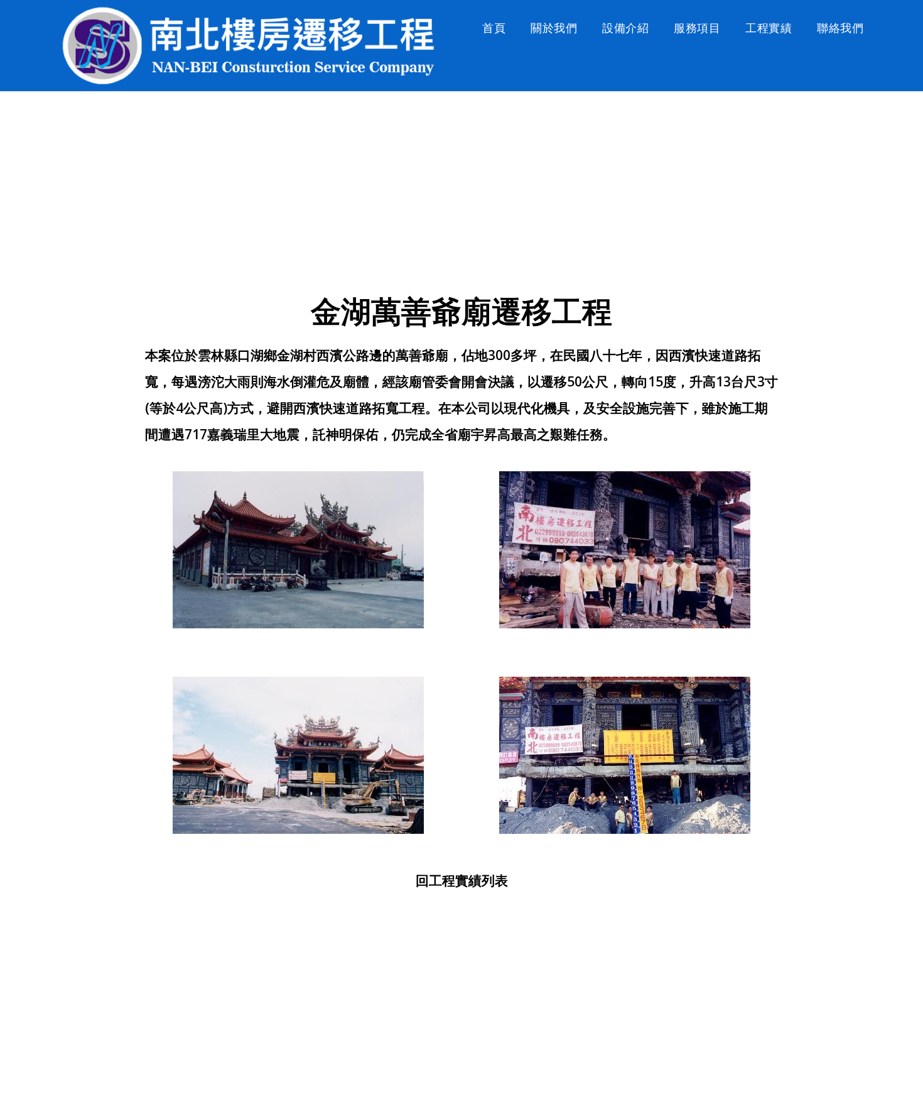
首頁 (493, 27)
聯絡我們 (840, 27)
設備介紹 (625, 27)
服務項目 (697, 27)
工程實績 (768, 27)
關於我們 (554, 27)
